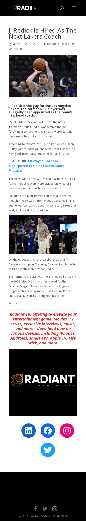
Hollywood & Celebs (56, 44)
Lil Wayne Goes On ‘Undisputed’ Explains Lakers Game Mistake (36, 166)
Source (13, 303)
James (16, 44)
